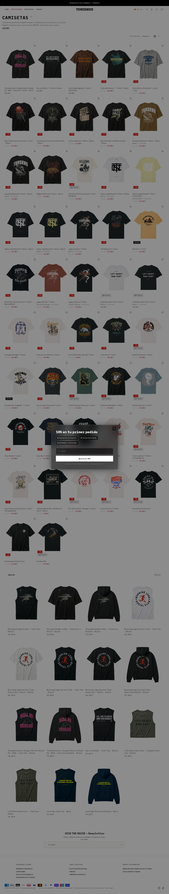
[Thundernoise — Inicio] (84, 9)
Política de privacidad (64, 888)
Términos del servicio (82, 888)
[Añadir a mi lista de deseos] (35, 46)
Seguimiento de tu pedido (25, 877)
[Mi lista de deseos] (156, 9)
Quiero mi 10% (84, 459)
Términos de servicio (77, 874)
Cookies (72, 871)
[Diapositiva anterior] (2, 3)
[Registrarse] (121, 845)
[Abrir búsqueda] (146, 9)
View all (157, 574)
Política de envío (97, 888)
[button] (146, 36)
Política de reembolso (24, 874)
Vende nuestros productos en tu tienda (137, 869)
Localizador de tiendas (131, 871)
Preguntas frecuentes (24, 869)
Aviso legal (109, 888)
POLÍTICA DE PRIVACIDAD (78, 869)
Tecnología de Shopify (28, 888)
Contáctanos (20, 871)
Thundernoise (14, 888)
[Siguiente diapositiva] (166, 3)
